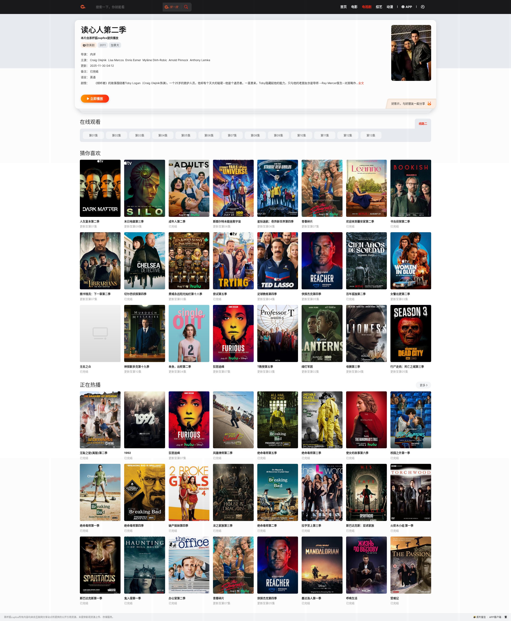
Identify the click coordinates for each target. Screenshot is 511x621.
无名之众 (85, 366)
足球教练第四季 (267, 294)
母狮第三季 (353, 366)
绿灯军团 (307, 366)
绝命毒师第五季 (267, 452)
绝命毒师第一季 (89, 525)
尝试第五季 (220, 294)
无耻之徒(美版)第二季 (93, 452)
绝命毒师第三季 (311, 452)
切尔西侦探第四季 (135, 294)
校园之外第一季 (400, 452)
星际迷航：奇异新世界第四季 (275, 221)
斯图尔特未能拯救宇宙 (227, 221)
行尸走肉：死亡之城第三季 (407, 366)
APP (409, 7)
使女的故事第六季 (357, 452)
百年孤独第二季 (356, 294)
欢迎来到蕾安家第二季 (360, 221)
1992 (127, 452)
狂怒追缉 (218, 366)
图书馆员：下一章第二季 (95, 294)
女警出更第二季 (400, 294)
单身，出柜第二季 (180, 366)
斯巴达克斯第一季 (91, 598)
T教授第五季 (265, 366)
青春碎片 (307, 221)
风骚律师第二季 (223, 452)
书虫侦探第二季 (400, 221)
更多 (422, 385)
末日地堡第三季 (134, 221)
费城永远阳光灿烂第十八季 (185, 294)
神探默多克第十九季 (136, 366)
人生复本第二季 (89, 221)
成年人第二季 (177, 221)
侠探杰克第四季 (311, 294)
